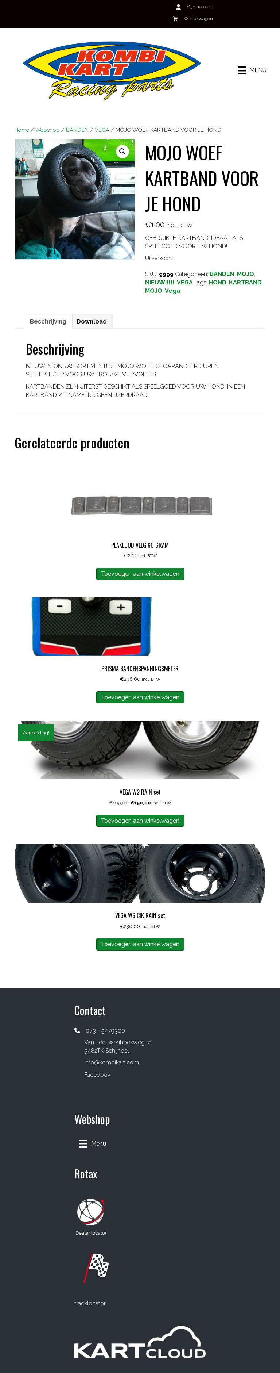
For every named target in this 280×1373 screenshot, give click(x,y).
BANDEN (77, 130)
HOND (217, 282)
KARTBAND (245, 282)
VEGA (102, 130)
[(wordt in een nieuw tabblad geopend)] (91, 1216)
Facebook (97, 1074)
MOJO (245, 274)
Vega (172, 290)
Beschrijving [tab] (48, 321)
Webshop (47, 130)
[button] (122, 151)
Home (22, 130)
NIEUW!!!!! (159, 282)
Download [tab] (92, 321)
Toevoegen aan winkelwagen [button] (140, 573)
